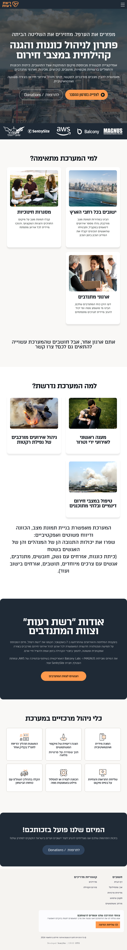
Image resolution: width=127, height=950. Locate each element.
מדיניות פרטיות (114, 892)
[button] (123, 4)
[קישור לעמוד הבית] (10, 4)
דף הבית (118, 882)
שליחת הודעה (106, 924)
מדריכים (93, 882)
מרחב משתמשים (113, 903)
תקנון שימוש (116, 898)
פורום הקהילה (90, 887)
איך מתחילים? (115, 887)
